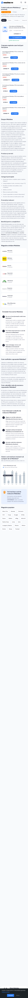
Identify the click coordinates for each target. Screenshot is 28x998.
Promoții (17, 20)
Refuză (17, 995)
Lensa (13, 522)
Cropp (9, 515)
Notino (4, 529)
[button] (17, 33)
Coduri (10, 20)
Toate (4, 20)
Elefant (10, 518)
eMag (16, 518)
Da (11, 30)
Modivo (17, 525)
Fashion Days (5, 522)
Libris (19, 522)
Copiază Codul (18, 37)
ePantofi (23, 518)
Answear (13, 511)
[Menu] (25, 2)
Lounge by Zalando (7, 525)
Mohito (23, 525)
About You (5, 511)
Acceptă (11, 995)
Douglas (16, 515)
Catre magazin (7, 12)
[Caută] (21, 2)
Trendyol (17, 529)
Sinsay (10, 529)
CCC (3, 515)
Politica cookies (5, 992)
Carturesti (20, 511)
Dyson (4, 518)
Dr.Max (22, 515)
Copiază (15, 57)
